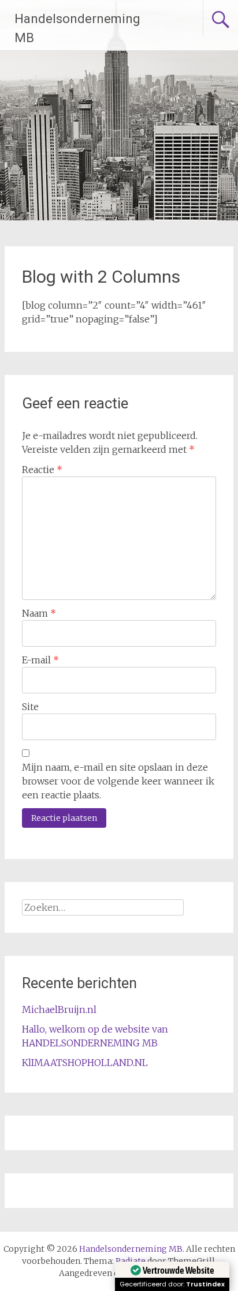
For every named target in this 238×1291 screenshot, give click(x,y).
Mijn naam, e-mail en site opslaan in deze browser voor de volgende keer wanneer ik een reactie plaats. (118, 781)
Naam (39, 613)
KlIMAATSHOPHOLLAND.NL (85, 1062)
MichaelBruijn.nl (59, 1009)
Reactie (42, 469)
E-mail (40, 660)
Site (30, 706)
